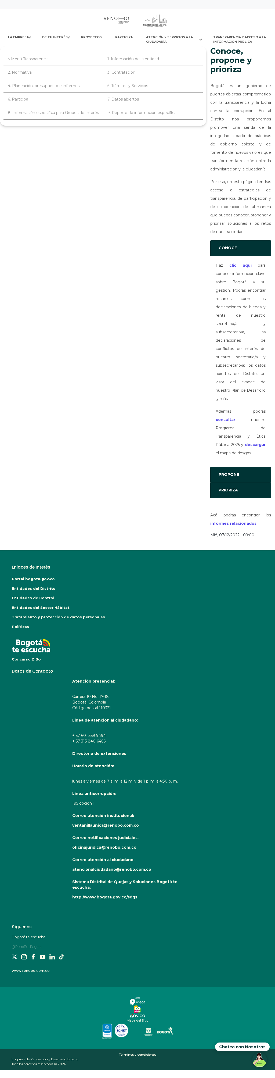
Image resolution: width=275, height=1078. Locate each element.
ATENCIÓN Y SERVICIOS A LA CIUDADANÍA (170, 39)
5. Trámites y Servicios (127, 85)
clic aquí (240, 265)
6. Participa (18, 99)
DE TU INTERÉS (55, 37)
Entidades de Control (33, 598)
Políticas (20, 626)
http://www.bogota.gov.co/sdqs (104, 897)
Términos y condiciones (137, 1054)
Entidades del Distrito (34, 588)
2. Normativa (20, 72)
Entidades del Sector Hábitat (41, 607)
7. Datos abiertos (123, 99)
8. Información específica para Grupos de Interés (53, 112)
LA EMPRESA (18, 37)
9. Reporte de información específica (141, 112)
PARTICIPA (124, 37)
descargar (255, 444)
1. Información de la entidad (133, 58)
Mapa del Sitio (137, 1020)
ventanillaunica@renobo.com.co (105, 825)
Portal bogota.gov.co (33, 579)
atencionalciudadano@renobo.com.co (111, 869)
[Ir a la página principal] (135, 20)
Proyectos (91, 37)
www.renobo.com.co (31, 970)
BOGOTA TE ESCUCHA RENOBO (72, 643)
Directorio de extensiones (99, 753)
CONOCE (228, 247)
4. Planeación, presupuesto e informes (43, 85)
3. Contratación (121, 72)
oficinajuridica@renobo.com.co (104, 847)
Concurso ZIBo (26, 659)
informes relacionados (233, 523)
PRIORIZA (228, 490)
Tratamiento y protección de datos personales (58, 617)
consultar (225, 419)
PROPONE (229, 474)
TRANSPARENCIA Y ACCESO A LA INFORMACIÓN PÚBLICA (240, 39)
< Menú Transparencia (28, 58)
